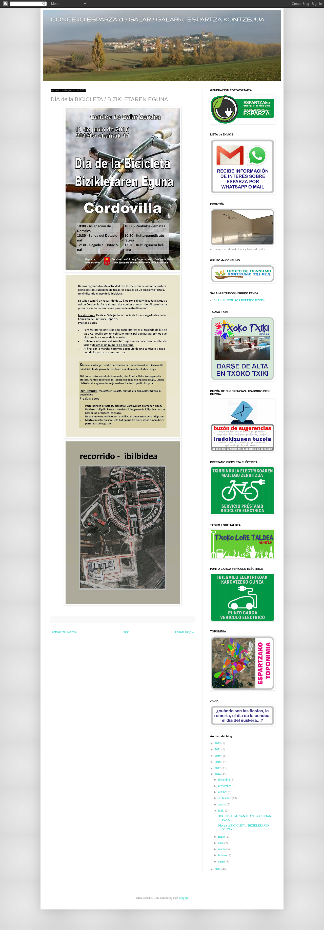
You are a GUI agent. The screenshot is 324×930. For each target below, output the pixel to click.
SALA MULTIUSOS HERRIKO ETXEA (239, 300)
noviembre (225, 786)
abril (221, 843)
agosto (222, 804)
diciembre (224, 779)
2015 (218, 869)
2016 (218, 774)
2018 (218, 762)
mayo (222, 836)
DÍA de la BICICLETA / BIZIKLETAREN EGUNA (244, 827)
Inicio (126, 632)
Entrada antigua (184, 632)
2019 (218, 755)
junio (221, 810)
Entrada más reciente (64, 632)
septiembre (225, 798)
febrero (223, 855)
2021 (218, 749)
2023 (218, 743)
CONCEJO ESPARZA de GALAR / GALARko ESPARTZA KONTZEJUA (158, 19)
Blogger (183, 897)
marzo (222, 849)
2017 (218, 768)
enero (222, 861)
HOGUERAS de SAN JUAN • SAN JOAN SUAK (244, 817)
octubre (223, 792)
